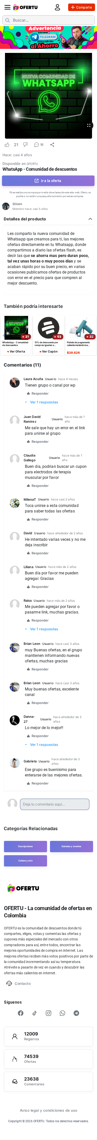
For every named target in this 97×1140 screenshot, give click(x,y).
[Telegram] (76, 1013)
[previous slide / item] (3, 37)
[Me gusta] (6, 144)
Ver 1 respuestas (44, 402)
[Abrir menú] (7, 7)
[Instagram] (48, 1013)
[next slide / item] (93, 37)
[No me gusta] (25, 144)
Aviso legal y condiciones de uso (48, 1110)
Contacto (23, 983)
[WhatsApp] (62, 1013)
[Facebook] (20, 1013)
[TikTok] (34, 1013)
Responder (40, 393)
